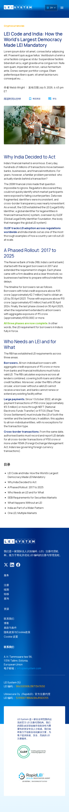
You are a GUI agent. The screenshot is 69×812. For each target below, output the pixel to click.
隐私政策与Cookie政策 (17, 632)
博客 (6, 623)
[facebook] (18, 565)
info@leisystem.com (29, 668)
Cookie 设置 (11, 636)
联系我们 (9, 618)
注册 (6, 585)
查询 (6, 598)
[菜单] (62, 8)
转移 (6, 594)
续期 (6, 589)
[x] (6, 565)
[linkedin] (12, 565)
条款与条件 (10, 627)
